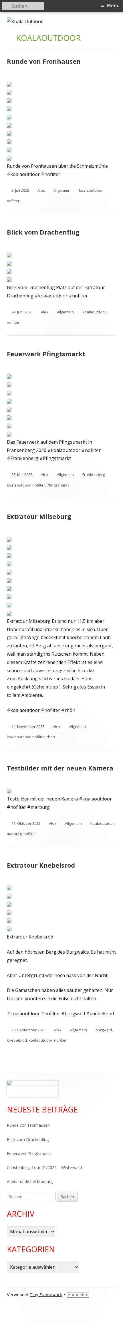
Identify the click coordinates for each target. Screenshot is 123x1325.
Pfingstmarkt (58, 485)
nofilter (13, 200)
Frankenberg (93, 474)
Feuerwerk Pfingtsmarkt (46, 353)
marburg (14, 833)
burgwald (104, 1029)
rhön (51, 736)
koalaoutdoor (91, 190)
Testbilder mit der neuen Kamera (60, 768)
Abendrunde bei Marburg (30, 1181)
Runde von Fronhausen (44, 61)
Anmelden (78, 1294)
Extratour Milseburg (39, 516)
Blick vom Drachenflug (43, 232)
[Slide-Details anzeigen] (32, 1088)
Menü (113, 5)
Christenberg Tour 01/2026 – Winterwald (44, 1167)
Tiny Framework (46, 1294)
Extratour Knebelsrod (41, 865)
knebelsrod (17, 1040)
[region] (32, 1088)
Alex (41, 190)
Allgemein (61, 190)
